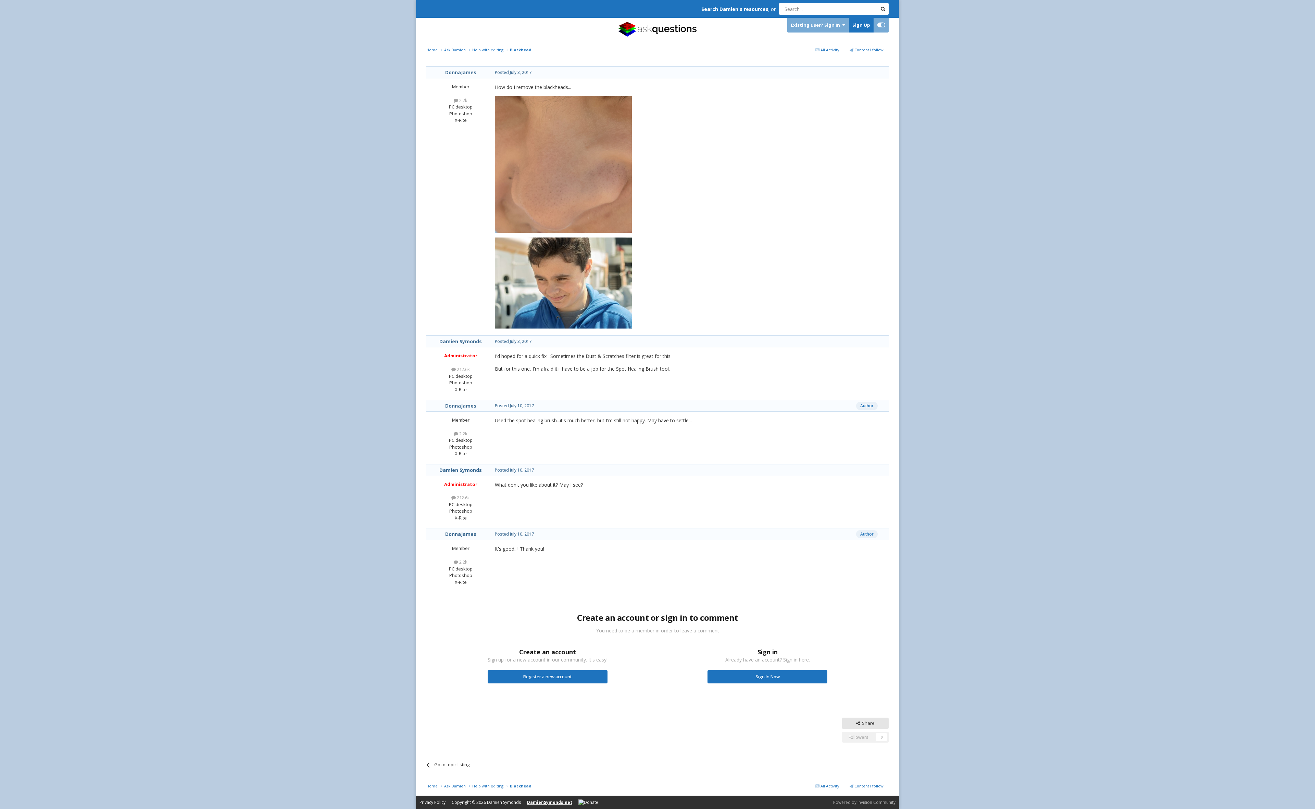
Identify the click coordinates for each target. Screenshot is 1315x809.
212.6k (463, 369)
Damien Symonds (460, 341)
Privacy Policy (432, 802)
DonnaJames (460, 72)
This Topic (858, 9)
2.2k (462, 100)
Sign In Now (767, 676)
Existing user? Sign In (816, 25)
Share (867, 723)
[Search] (883, 9)
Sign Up (861, 25)
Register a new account (547, 676)
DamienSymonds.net (549, 802)
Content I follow (868, 49)
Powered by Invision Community (864, 802)
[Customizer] (881, 25)
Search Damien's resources (734, 9)
